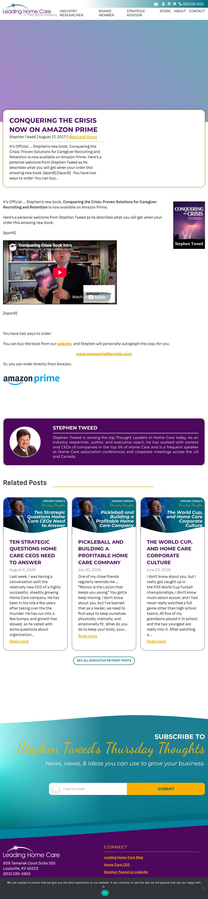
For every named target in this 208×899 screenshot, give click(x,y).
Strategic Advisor (136, 13)
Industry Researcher (71, 13)
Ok (105, 893)
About (180, 11)
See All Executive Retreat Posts (104, 661)
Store (165, 11)
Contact (197, 11)
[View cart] (156, 4)
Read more (19, 641)
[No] (203, 888)
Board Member (106, 13)
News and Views (82, 136)
